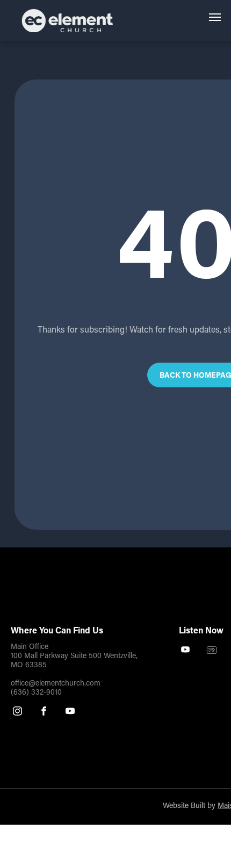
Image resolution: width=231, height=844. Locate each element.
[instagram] (17, 712)
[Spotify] (212, 651)
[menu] (215, 17)
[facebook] (43, 712)
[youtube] (70, 712)
